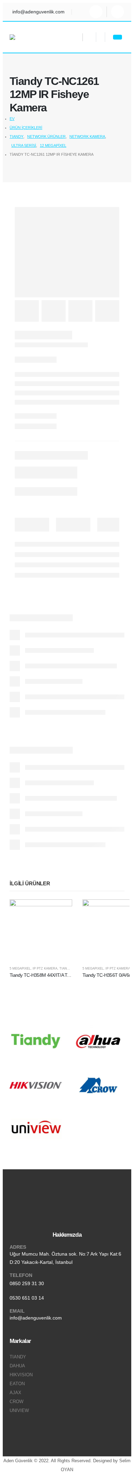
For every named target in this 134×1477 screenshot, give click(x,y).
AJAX (15, 1392)
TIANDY (65, 968)
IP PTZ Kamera (45, 968)
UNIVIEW (19, 1410)
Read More (60, 911)
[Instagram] (95, 11)
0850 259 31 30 (27, 1283)
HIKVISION (21, 1374)
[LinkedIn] (117, 11)
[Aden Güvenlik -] (27, 37)
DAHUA (17, 1366)
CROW (16, 1401)
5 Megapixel (20, 968)
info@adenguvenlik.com (36, 1318)
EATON (17, 1383)
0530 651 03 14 (27, 1298)
